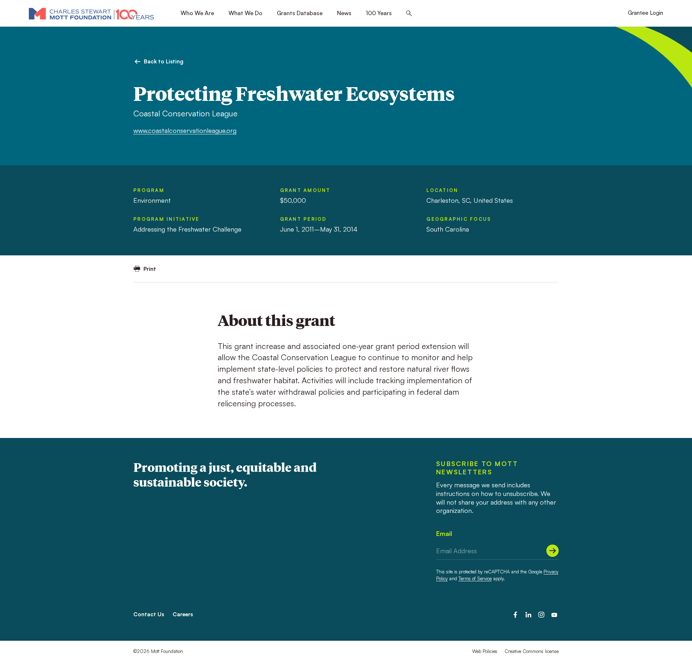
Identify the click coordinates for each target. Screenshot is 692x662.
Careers (183, 614)
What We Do (245, 13)
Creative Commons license (532, 651)
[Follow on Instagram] (541, 614)
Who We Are (197, 13)
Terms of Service (475, 578)
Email (444, 533)
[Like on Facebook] (515, 614)
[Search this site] (409, 13)
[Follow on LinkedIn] (528, 614)
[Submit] (552, 551)
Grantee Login (645, 12)
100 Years (379, 13)
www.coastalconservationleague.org (184, 130)
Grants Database (300, 13)
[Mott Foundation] (91, 13)
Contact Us (148, 614)
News (344, 13)
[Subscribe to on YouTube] (554, 614)
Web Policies (484, 651)
